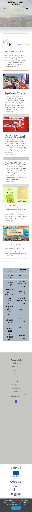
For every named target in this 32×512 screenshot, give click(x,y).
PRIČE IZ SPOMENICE (11, 205)
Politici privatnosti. (21, 504)
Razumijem (16, 508)
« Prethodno (6, 261)
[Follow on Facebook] (16, 401)
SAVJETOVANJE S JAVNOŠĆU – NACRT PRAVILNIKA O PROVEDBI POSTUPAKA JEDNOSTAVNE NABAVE (16, 163)
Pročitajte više (9, 68)
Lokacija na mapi (16, 373)
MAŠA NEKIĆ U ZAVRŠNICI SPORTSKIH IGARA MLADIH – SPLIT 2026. (15, 93)
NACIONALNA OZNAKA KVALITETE (15, 51)
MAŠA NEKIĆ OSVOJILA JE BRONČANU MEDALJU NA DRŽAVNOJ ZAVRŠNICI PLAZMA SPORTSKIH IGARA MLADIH (16, 137)
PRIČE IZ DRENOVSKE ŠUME (13, 244)
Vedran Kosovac (11, 166)
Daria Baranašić (11, 53)
